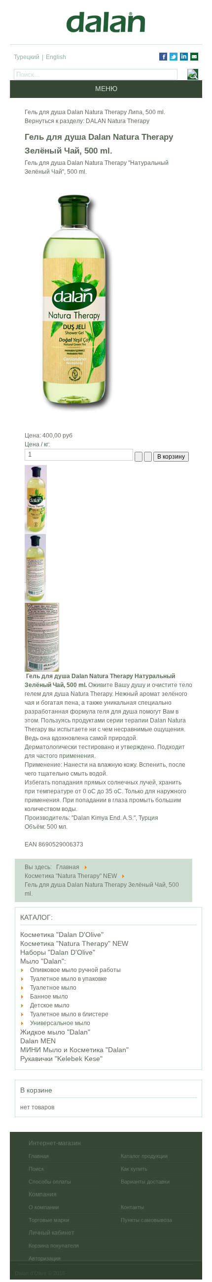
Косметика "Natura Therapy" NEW (74, 943)
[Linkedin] (184, 57)
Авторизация (45, 1258)
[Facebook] (163, 57)
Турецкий (26, 57)
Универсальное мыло (60, 1023)
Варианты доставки (145, 1182)
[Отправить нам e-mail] (194, 57)
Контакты (132, 1207)
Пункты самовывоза (146, 1220)
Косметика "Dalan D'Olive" (62, 934)
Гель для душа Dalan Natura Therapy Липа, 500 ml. (95, 112)
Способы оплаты (50, 1182)
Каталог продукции (144, 1156)
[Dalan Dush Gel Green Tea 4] (35, 567)
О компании (44, 1207)
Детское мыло (50, 1005)
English (56, 57)
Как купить (134, 1169)
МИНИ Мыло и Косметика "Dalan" (74, 1050)
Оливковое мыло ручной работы (75, 970)
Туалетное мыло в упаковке (68, 978)
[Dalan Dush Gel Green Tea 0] (36, 499)
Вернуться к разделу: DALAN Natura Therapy (87, 121)
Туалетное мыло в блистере (69, 1014)
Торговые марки (49, 1220)
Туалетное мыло (53, 987)
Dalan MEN (38, 1041)
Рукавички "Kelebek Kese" (61, 1059)
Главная (39, 1156)
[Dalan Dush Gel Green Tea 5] (42, 636)
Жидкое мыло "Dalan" (55, 1032)
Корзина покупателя (54, 1246)
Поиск (36, 1169)
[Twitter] (173, 57)
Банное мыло (49, 996)
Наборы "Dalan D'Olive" (57, 952)
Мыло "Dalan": (43, 961)
